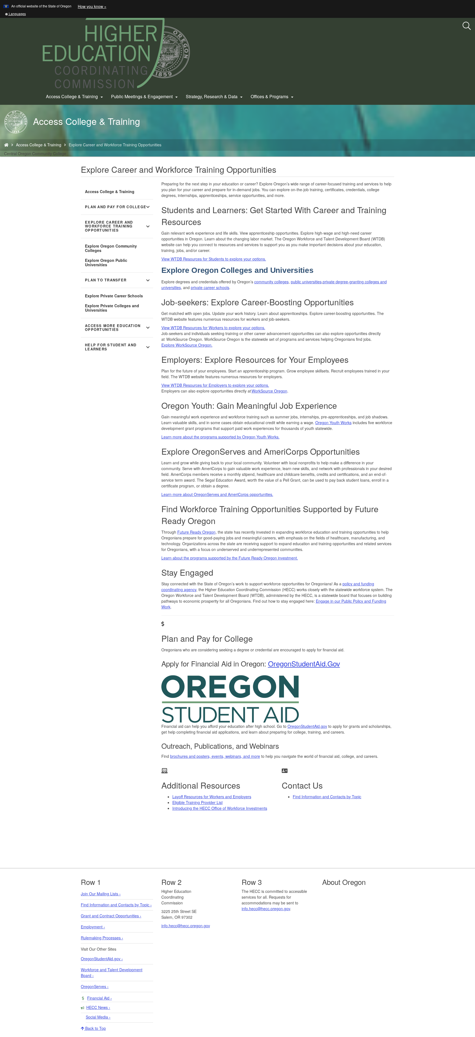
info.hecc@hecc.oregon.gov (185, 925)
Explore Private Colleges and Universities (112, 308)
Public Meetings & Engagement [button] (145, 96)
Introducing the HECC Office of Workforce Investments (219, 808)
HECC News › (98, 1007)
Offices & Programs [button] (273, 96)
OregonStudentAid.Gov (304, 663)
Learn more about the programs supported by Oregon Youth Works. (220, 437)
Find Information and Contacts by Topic (327, 796)
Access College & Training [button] (75, 96)
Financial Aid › (99, 998)
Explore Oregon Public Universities (106, 262)
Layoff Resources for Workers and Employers (211, 796)
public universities (306, 281)
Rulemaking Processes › (102, 937)
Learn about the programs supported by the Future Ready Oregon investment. (229, 558)
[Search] (467, 26)
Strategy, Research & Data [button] (215, 96)
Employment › (93, 926)
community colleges (271, 281)
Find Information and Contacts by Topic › (116, 904)
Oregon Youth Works (333, 422)
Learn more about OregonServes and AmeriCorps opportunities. (217, 494)
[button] (15, 13)
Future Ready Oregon (196, 532)
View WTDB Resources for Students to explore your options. (213, 259)
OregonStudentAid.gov (307, 726)
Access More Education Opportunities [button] (118, 327)
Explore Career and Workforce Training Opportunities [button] (118, 226)
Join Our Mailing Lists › (101, 893)
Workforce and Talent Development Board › (111, 972)
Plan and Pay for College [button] (118, 207)
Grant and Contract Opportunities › (111, 915)
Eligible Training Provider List (197, 802)
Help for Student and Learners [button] (118, 347)
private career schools (210, 287)
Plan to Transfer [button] (118, 280)
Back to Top (95, 1028)
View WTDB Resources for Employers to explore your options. (215, 385)
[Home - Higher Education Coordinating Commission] (6, 144)
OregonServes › (95, 986)
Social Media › (98, 1017)
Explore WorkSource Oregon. (186, 345)
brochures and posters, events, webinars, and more (215, 756)
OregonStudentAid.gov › (102, 958)
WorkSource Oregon (269, 391)
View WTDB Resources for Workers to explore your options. (213, 327)
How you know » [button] (92, 6)
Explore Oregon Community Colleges (111, 248)
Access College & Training (38, 144)
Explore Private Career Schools (114, 295)
